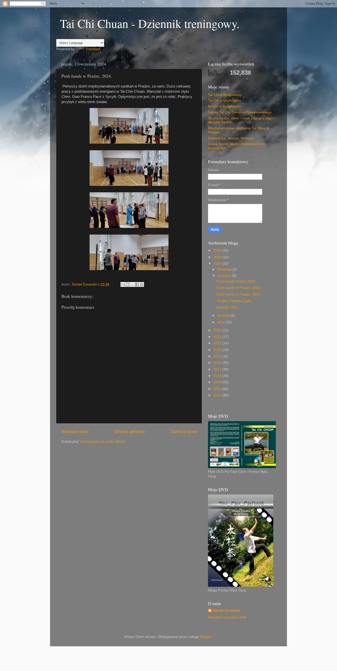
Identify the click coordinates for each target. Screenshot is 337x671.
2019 (217, 356)
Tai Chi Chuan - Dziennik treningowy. (150, 23)
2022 (217, 337)
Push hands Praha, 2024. (236, 281)
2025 (217, 257)
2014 (217, 389)
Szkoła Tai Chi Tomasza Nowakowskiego (240, 112)
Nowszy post (75, 431)
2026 (217, 250)
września (224, 276)
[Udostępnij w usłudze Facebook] (136, 284)
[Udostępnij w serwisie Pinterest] (141, 284)
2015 (217, 382)
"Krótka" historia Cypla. (234, 301)
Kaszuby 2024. (228, 307)
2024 (217, 263)
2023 (217, 330)
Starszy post (183, 431)
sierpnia (224, 315)
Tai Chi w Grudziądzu (224, 100)
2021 (217, 343)
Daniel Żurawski (226, 610)
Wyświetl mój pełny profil (227, 617)
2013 (217, 395)
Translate (93, 49)
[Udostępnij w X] (132, 284)
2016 (217, 376)
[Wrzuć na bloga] (127, 284)
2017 (217, 369)
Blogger (206, 637)
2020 (217, 350)
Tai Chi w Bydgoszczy (225, 95)
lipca (221, 322)
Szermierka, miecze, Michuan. (231, 138)
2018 (217, 363)
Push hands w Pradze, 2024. (238, 288)
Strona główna (129, 431)
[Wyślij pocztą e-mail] (122, 284)
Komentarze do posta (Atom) (103, 441)
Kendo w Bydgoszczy (224, 106)
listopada (224, 269)
